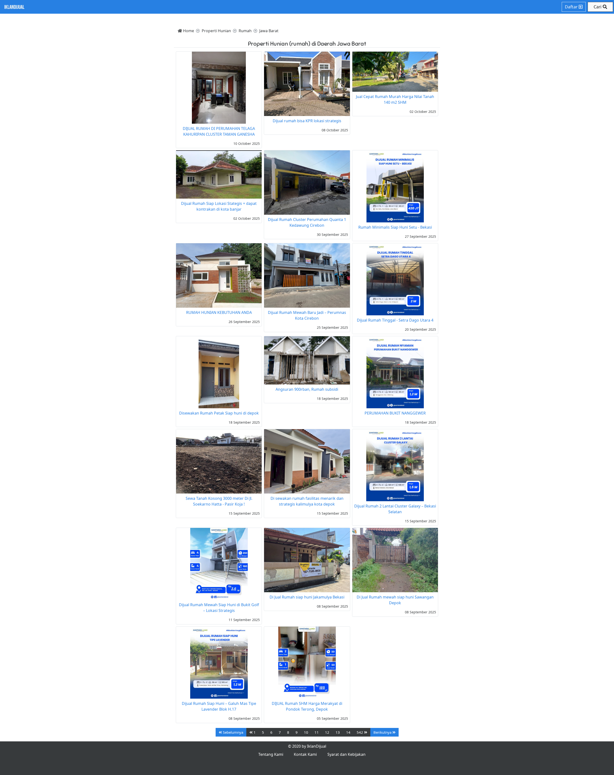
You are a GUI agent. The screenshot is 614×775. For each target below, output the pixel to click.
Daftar (572, 7)
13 (338, 732)
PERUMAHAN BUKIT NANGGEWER (395, 413)
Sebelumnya (232, 732)
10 (306, 732)
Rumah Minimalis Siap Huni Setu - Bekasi (395, 227)
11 (316, 732)
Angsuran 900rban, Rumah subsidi (307, 389)
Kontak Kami (305, 754)
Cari (598, 7)
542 (360, 732)
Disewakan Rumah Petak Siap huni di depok (219, 413)
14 (348, 732)
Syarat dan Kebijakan (346, 754)
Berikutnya (382, 732)
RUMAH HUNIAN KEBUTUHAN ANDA (219, 312)
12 (327, 732)
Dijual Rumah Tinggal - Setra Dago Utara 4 (395, 320)
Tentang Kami (270, 754)
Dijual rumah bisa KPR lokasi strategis (307, 120)
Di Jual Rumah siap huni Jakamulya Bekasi (307, 597)
